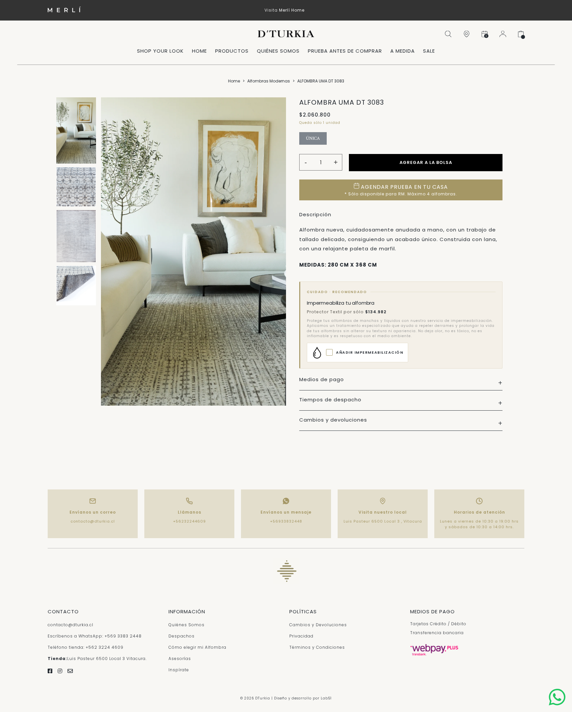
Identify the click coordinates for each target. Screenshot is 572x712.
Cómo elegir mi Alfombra (197, 647)
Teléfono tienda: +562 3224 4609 (85, 647)
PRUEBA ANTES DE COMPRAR (345, 50)
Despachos (181, 636)
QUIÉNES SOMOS (278, 50)
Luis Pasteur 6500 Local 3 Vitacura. (97, 658)
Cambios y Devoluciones (318, 625)
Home (234, 81)
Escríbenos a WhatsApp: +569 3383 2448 (95, 636)
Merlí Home (292, 10)
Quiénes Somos (186, 625)
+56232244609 (189, 521)
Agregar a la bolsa (426, 162)
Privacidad (301, 636)
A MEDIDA (402, 50)
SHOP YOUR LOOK (160, 50)
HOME (199, 50)
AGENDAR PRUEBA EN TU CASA (401, 190)
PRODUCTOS (232, 50)
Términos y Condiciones (317, 647)
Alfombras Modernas (268, 81)
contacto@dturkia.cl (93, 521)
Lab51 (326, 698)
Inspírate (178, 670)
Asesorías (179, 658)
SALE (429, 50)
